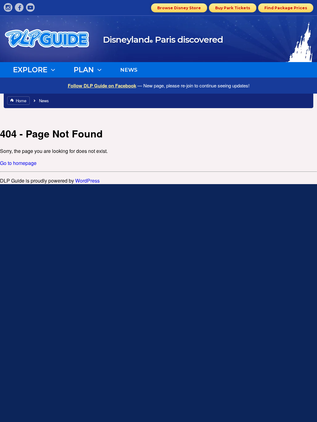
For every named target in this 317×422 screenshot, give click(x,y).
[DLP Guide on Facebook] (19, 7)
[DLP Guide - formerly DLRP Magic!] (54, 40)
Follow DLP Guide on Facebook (102, 85)
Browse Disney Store (179, 8)
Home (21, 100)
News (44, 100)
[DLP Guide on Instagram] (8, 7)
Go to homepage (18, 163)
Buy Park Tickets (232, 8)
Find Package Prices (285, 8)
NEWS (128, 70)
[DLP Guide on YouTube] (30, 7)
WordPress (87, 180)
